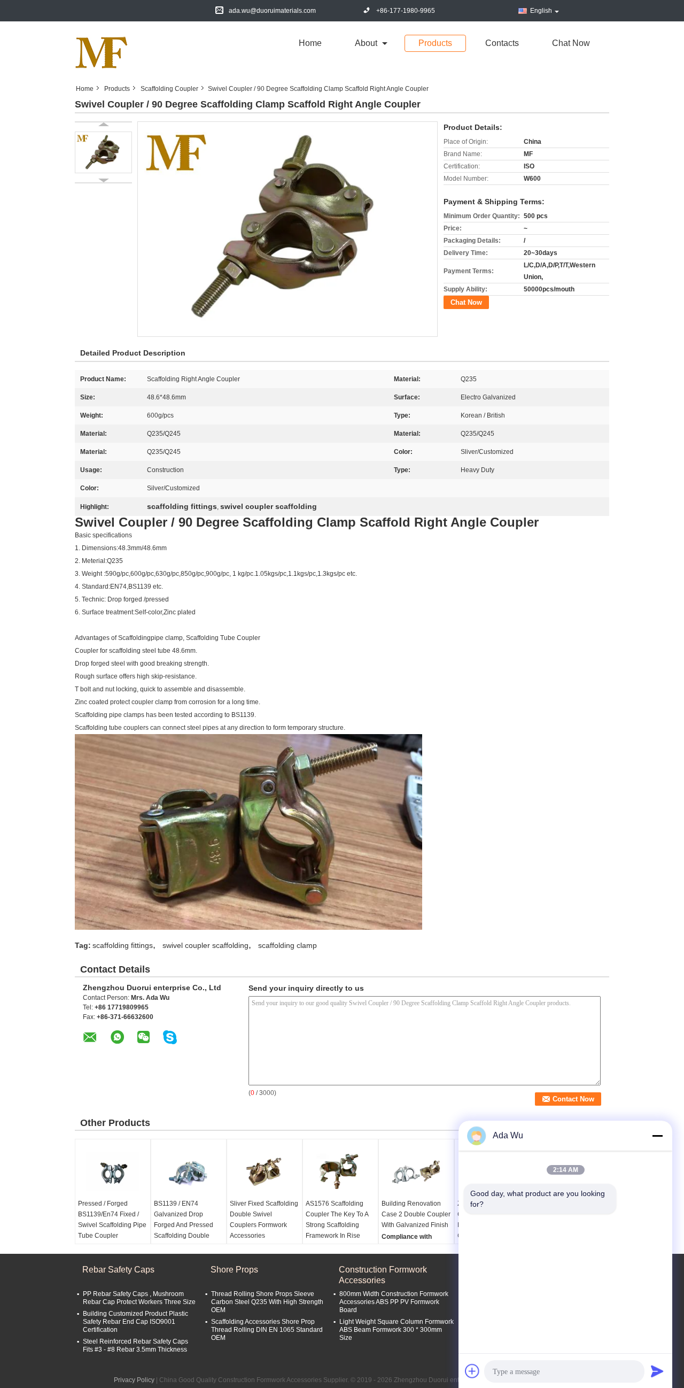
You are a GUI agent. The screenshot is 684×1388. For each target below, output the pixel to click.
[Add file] (472, 1371)
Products (435, 43)
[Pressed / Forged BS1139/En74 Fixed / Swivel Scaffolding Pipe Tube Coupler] (112, 1171)
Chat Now (571, 43)
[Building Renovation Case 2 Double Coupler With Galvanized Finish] (416, 1171)
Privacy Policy (134, 1380)
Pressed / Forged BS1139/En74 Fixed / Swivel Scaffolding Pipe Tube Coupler (112, 1219)
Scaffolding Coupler (169, 88)
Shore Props (234, 1269)
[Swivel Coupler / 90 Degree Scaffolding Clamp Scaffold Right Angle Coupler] (103, 152)
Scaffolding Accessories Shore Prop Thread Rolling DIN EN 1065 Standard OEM (267, 1329)
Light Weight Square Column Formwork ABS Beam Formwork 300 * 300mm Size (396, 1329)
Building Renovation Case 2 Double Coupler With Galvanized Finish (416, 1214)
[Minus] (657, 1135)
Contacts (502, 43)
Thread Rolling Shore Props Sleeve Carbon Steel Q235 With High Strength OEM (267, 1302)
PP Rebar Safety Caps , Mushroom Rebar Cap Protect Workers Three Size (139, 1298)
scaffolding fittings (122, 945)
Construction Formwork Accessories (383, 1275)
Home (310, 43)
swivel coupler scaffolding (205, 945)
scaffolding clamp (287, 945)
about (366, 43)
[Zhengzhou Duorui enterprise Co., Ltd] (101, 52)
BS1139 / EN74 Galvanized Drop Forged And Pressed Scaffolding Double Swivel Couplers (183, 1225)
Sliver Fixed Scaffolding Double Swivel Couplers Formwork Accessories (264, 1219)
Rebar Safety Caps (118, 1269)
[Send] (657, 1371)
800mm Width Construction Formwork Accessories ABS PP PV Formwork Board (393, 1302)
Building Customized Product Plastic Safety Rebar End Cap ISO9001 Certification (135, 1321)
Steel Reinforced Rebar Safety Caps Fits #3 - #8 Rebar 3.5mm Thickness (135, 1345)
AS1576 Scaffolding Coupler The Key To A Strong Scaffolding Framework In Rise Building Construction (337, 1225)
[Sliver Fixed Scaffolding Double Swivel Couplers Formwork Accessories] (264, 1171)
